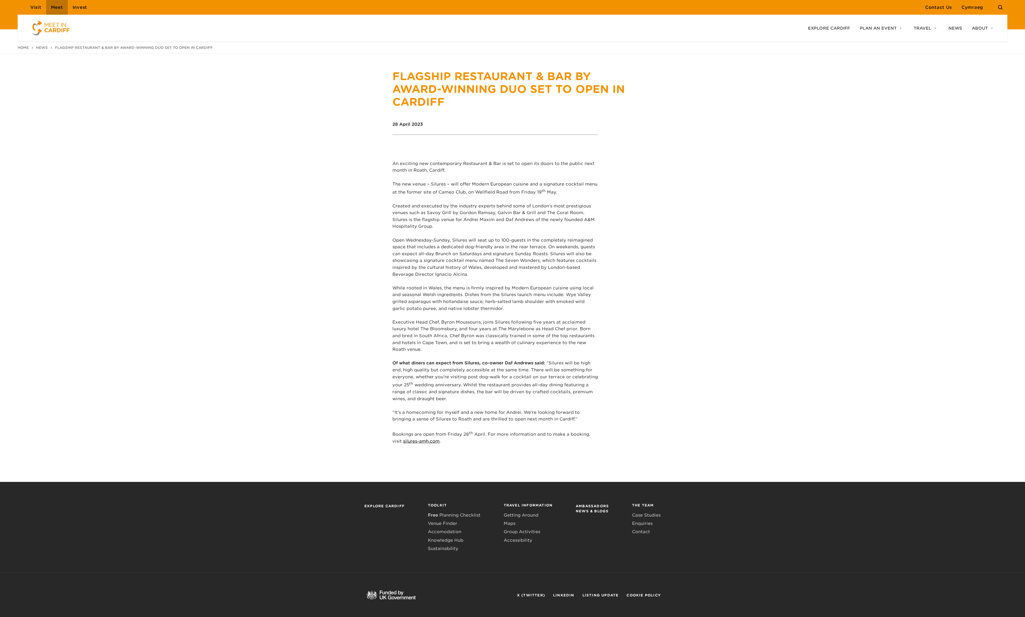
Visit (35, 7)
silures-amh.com (421, 441)
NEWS (955, 28)
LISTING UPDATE (600, 595)
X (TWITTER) (531, 595)
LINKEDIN (563, 595)
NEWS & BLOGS (592, 511)
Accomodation (444, 531)
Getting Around (521, 515)
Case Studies (646, 515)
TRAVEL (922, 28)
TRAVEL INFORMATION (528, 505)
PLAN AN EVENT (878, 28)
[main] (512, 308)
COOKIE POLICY (643, 595)
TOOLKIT (437, 505)
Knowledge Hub (445, 540)
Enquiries (642, 523)
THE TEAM (643, 505)
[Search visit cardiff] (1000, 7)
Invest (80, 7)
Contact (641, 531)
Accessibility (518, 540)
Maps (509, 523)
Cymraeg (972, 7)
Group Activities (522, 531)
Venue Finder (442, 523)
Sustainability (443, 548)
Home (23, 48)
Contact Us (938, 7)
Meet (57, 7)
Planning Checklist (454, 515)
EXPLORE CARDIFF (829, 28)
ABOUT (980, 28)
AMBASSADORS (592, 506)
